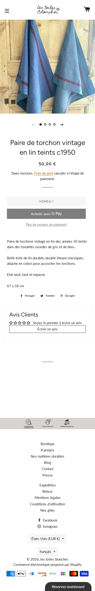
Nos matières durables (47, 456)
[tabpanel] (47, 66)
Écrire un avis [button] (47, 329)
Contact (47, 469)
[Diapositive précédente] (33, 124)
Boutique (47, 444)
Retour (47, 491)
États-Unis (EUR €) (45, 539)
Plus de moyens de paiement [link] (46, 224)
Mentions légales (48, 497)
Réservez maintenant (68, 587)
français (45, 551)
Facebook (49, 520)
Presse (47, 475)
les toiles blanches (54, 559)
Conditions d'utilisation (47, 504)
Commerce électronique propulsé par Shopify (47, 564)
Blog (47, 462)
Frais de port (43, 173)
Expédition (47, 485)
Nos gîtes (47, 510)
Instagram (49, 526)
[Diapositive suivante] (62, 124)
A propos (47, 450)
